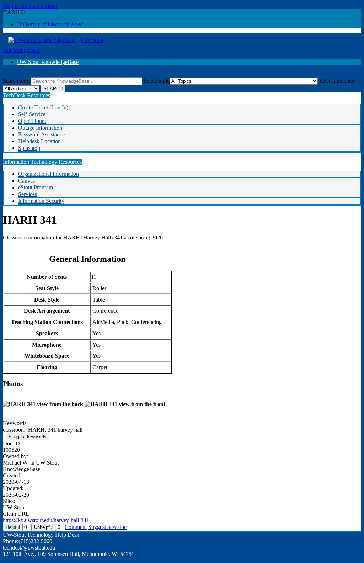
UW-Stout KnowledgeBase (48, 62)
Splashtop (29, 148)
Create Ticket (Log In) (43, 107)
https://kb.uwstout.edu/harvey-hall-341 (46, 520)
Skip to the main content (30, 6)
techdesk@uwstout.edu (29, 548)
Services (27, 194)
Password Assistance (41, 134)
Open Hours (32, 121)
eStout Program (35, 187)
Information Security (41, 201)
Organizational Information (48, 174)
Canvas (26, 181)
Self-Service (32, 114)
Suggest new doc (107, 527)
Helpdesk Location (39, 141)
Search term (16, 81)
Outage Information (40, 128)
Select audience (336, 81)
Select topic (157, 81)
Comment (76, 527)
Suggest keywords (28, 436)
